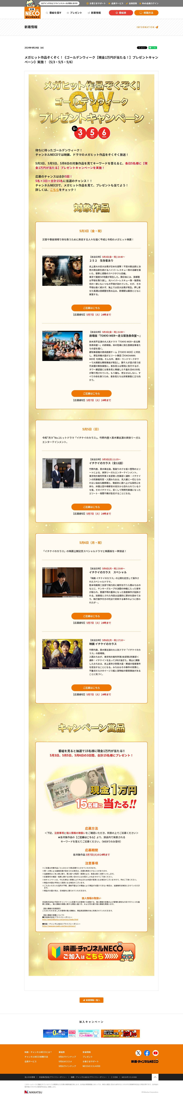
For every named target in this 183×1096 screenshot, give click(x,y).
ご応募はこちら (91, 308)
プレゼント (76, 12)
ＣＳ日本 (114, 1077)
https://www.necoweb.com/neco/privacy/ (59, 926)
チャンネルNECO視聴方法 (36, 1056)
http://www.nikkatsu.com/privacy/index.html (60, 919)
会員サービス (31, 1061)
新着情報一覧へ (93, 1000)
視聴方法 (148, 12)
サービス (117, 3)
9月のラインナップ (67, 1066)
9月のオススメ (65, 1061)
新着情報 (96, 12)
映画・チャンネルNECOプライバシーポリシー (89, 1077)
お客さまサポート (97, 3)
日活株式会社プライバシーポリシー (53, 1077)
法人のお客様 (30, 1077)
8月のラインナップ (67, 1056)
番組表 (122, 12)
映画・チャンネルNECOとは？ (38, 1052)
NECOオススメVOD (91, 1066)
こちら (54, 190)
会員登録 (132, 3)
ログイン (150, 3)
